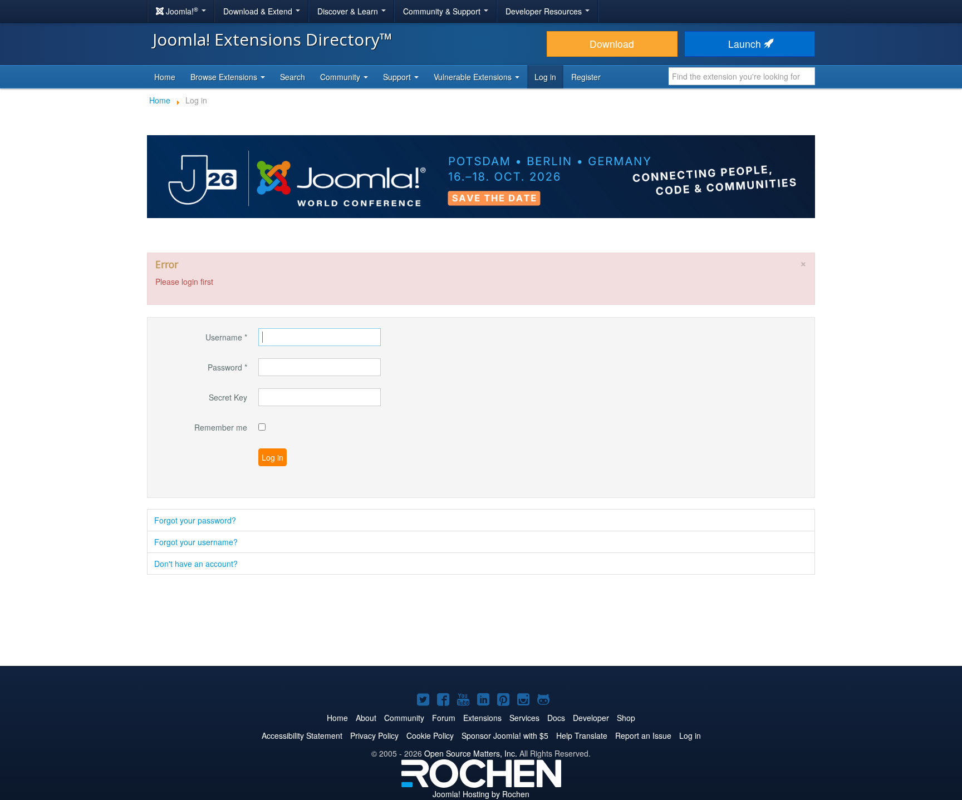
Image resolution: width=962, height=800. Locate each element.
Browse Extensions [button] (224, 76)
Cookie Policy (430, 735)
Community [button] (341, 76)
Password (227, 367)
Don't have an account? (196, 563)
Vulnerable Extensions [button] (474, 76)
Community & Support (443, 11)
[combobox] (742, 76)
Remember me (220, 427)
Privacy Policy (374, 735)
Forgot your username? (196, 541)
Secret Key (228, 397)
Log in (545, 76)
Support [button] (398, 76)
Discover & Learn (348, 11)
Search (292, 76)
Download (612, 44)
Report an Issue (643, 735)
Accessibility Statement (302, 735)
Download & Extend (259, 11)
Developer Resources (544, 11)
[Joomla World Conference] (481, 175)
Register (586, 76)
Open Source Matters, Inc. (470, 753)
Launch (746, 44)
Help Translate (581, 735)
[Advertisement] (481, 621)
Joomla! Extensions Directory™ (272, 39)
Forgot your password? (195, 520)
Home (164, 76)
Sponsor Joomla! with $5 (505, 735)
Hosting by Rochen (481, 793)
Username (226, 337)
